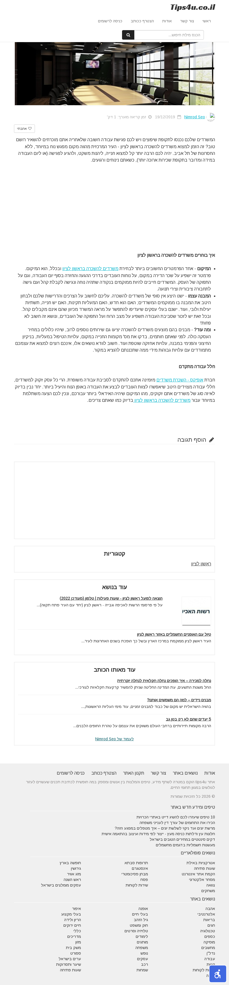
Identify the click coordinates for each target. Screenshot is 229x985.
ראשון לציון (201, 563)
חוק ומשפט (139, 925)
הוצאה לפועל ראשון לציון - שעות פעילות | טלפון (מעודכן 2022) (111, 598)
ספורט (75, 953)
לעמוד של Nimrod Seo (114, 739)
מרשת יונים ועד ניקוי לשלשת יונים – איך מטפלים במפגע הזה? (165, 828)
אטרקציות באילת (201, 863)
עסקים (142, 959)
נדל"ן (211, 953)
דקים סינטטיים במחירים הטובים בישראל (182, 839)
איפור (76, 908)
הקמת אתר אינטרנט (198, 874)
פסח (144, 879)
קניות (211, 964)
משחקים (208, 890)
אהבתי (22, 129)
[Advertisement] (114, 203)
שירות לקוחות (137, 885)
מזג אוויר (74, 874)
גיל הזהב (141, 919)
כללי (77, 931)
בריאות (209, 919)
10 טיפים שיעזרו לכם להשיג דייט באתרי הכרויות (176, 817)
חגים (211, 925)
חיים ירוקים (72, 925)
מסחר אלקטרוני (202, 879)
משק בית (73, 947)
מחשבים (208, 947)
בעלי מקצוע (71, 914)
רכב (144, 964)
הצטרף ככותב (142, 21)
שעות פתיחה (204, 868)
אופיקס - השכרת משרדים (179, 380)
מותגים (142, 942)
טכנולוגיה (207, 931)
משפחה (141, 947)
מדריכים (74, 936)
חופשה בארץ (70, 863)
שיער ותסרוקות (68, 964)
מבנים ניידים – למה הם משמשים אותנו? (179, 700)
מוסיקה (209, 942)
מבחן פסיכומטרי (134, 874)
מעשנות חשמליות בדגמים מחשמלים (185, 845)
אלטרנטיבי (206, 914)
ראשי (206, 21)
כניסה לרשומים (110, 21)
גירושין (76, 868)
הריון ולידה (72, 919)
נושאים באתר (185, 773)
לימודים (142, 936)
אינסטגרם (140, 868)
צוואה (210, 885)
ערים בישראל (70, 959)
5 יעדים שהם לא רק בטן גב (188, 719)
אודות (167, 21)
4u (192, 7)
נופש (144, 953)
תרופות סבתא (136, 863)
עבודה (209, 959)
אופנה (143, 908)
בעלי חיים (140, 914)
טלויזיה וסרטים (136, 931)
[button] (217, 973)
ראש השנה (72, 879)
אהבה (210, 908)
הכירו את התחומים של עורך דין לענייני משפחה (177, 822)
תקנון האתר (133, 773)
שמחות (142, 970)
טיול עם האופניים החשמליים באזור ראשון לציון (174, 634)
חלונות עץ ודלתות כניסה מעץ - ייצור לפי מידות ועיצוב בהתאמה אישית (158, 834)
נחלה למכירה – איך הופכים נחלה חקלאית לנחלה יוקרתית (164, 680)
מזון (78, 942)
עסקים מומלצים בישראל (61, 885)
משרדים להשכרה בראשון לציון (90, 268)
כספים (209, 936)
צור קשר (187, 21)
